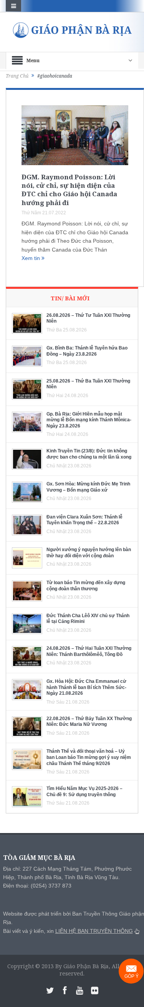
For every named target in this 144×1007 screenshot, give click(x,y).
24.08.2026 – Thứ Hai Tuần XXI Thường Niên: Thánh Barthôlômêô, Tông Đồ (88, 651)
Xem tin (31, 258)
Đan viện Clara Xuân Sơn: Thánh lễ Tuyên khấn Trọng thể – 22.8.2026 (84, 520)
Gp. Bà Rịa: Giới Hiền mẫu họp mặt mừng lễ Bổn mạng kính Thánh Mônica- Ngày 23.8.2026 (88, 420)
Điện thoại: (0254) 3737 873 (37, 886)
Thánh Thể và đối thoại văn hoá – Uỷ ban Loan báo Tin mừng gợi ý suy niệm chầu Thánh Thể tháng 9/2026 (88, 757)
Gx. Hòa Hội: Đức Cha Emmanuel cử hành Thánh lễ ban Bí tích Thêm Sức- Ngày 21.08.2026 (86, 687)
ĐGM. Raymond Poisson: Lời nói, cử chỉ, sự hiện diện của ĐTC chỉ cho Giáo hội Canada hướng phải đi (69, 189)
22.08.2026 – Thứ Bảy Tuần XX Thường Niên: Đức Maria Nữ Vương (89, 721)
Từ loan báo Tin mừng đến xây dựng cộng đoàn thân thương (85, 585)
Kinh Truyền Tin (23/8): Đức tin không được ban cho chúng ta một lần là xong (88, 454)
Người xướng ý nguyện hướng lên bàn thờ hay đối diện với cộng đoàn (88, 552)
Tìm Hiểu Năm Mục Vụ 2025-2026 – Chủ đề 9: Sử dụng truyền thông (84, 791)
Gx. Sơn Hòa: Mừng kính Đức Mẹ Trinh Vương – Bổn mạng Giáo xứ (88, 487)
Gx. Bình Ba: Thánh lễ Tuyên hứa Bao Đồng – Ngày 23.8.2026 (86, 351)
